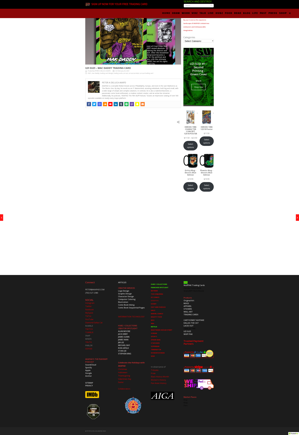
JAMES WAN (123, 339)
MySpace (89, 313)
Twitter (88, 306)
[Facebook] (89, 104)
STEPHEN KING (124, 353)
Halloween (122, 372)
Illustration (123, 302)
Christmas (122, 369)
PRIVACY (89, 385)
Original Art (189, 300)
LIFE (255, 12)
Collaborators (124, 388)
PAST (263, 12)
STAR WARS (155, 343)
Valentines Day (124, 379)
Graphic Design (125, 293)
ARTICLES (122, 282)
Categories (189, 37)
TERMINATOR (156, 350)
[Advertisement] (198, 236)
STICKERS (188, 309)
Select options (190, 146)
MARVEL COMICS (157, 314)
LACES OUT (189, 325)
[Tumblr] (121, 104)
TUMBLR (89, 332)
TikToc (88, 316)
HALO (153, 310)
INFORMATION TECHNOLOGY (131, 316)
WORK (186, 12)
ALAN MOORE (124, 331)
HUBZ (219, 12)
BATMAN (154, 291)
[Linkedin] (116, 104)
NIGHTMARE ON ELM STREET (161, 330)
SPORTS (154, 336)
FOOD (228, 12)
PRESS (272, 12)
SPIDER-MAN (155, 340)
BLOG (246, 12)
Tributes (154, 370)
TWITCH (89, 329)
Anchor (88, 376)
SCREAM (154, 333)
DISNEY (153, 304)
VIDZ (195, 12)
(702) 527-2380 (91, 293)
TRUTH (88, 342)
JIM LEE (121, 342)
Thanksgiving (124, 375)
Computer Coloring (126, 299)
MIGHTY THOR (156, 317)
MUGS (186, 303)
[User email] (143, 104)
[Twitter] (94, 104)
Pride (153, 373)
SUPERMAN (155, 346)
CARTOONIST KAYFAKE (194, 320)
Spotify (88, 367)
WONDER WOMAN (158, 353)
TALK (202, 12)
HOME (166, 12)
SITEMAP (89, 383)
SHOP (283, 12)
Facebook (89, 309)
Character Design (126, 296)
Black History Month (160, 376)
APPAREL (188, 306)
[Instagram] (100, 104)
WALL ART (188, 311)
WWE (153, 356)
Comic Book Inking (126, 305)
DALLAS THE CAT (191, 323)
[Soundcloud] (105, 104)
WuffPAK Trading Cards (194, 285)
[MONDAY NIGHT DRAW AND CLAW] (297, 217)
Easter (121, 382)
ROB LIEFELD (123, 348)
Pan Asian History (158, 383)
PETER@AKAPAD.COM (95, 289)
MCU (152, 320)
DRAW (176, 12)
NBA (152, 323)
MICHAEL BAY (124, 345)
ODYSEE (88, 348)
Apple (88, 370)
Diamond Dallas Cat (93, 322)
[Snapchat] (137, 104)
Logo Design (123, 291)
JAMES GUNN (123, 337)
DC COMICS (155, 297)
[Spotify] (126, 104)
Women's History (158, 380)
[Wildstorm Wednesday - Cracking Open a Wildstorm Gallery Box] (1, 217)
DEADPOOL (155, 300)
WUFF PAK (188, 334)
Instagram (89, 303)
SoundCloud (90, 364)
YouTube (89, 319)
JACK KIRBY (123, 334)
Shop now (198, 87)
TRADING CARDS (191, 314)
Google (88, 373)
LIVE (211, 12)
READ (237, 12)
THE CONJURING (157, 294)
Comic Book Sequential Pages (131, 307)
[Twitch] (132, 104)
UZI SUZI (187, 331)
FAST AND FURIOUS (158, 307)
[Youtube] (110, 104)
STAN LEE (122, 351)
